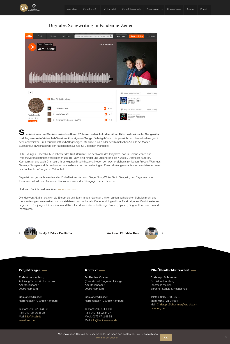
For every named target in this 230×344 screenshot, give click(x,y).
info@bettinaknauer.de (104, 320)
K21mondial (110, 9)
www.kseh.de (27, 320)
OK (166, 337)
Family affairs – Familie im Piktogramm (63, 233)
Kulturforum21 (90, 9)
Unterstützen (174, 9)
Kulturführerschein (131, 9)
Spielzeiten (152, 9)
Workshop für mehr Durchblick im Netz (132, 233)
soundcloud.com (67, 189)
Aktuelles (72, 9)
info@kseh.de (33, 316)
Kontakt (204, 9)
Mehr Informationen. (107, 337)
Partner (190, 9)
